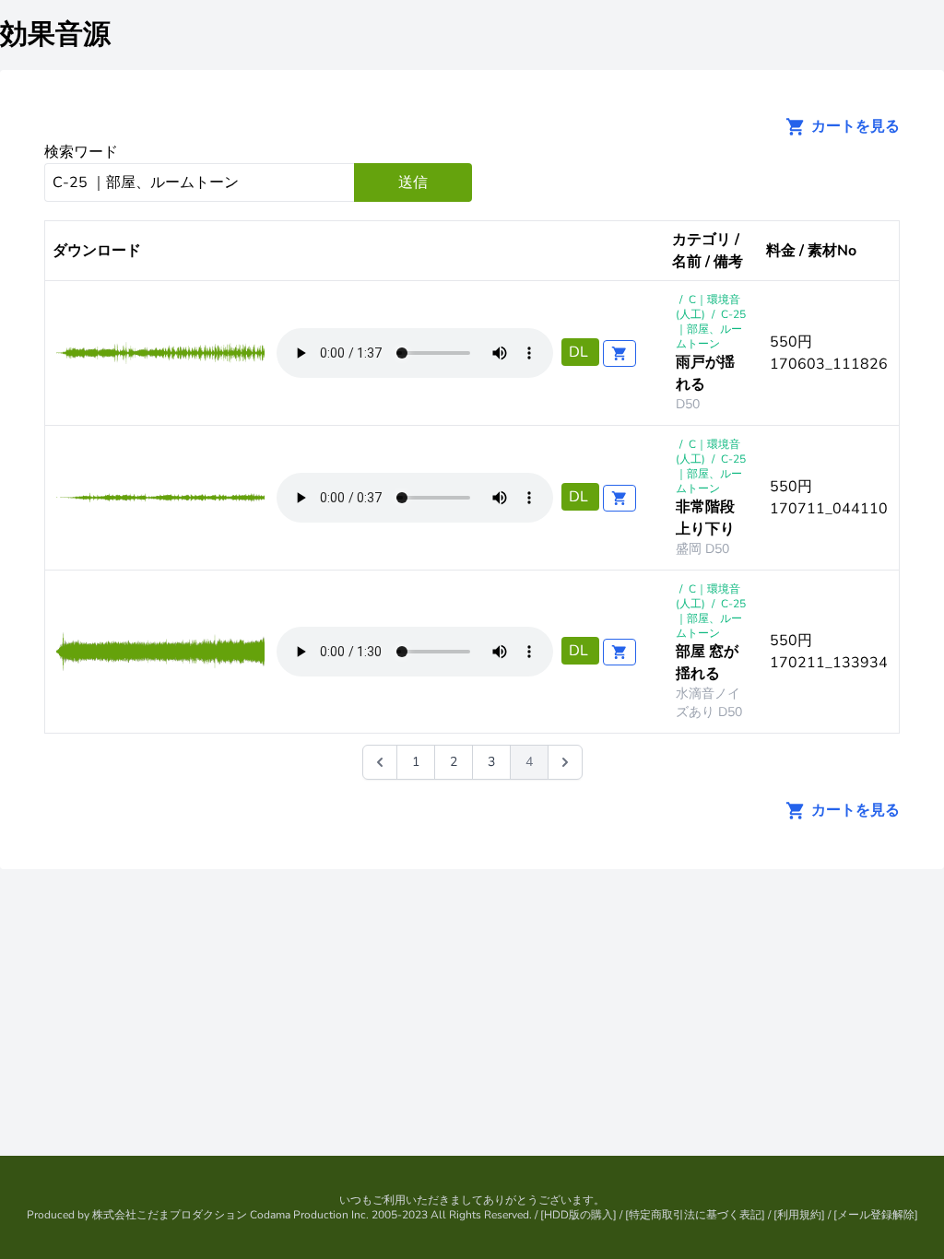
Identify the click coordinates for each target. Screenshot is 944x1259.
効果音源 (55, 34)
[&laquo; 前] (379, 762)
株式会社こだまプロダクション (169, 1214)
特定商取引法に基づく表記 (695, 1214)
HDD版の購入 (578, 1214)
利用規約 (799, 1214)
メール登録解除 (875, 1214)
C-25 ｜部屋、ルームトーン (711, 329)
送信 (413, 182)
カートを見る (854, 126)
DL (580, 352)
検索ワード (81, 152)
